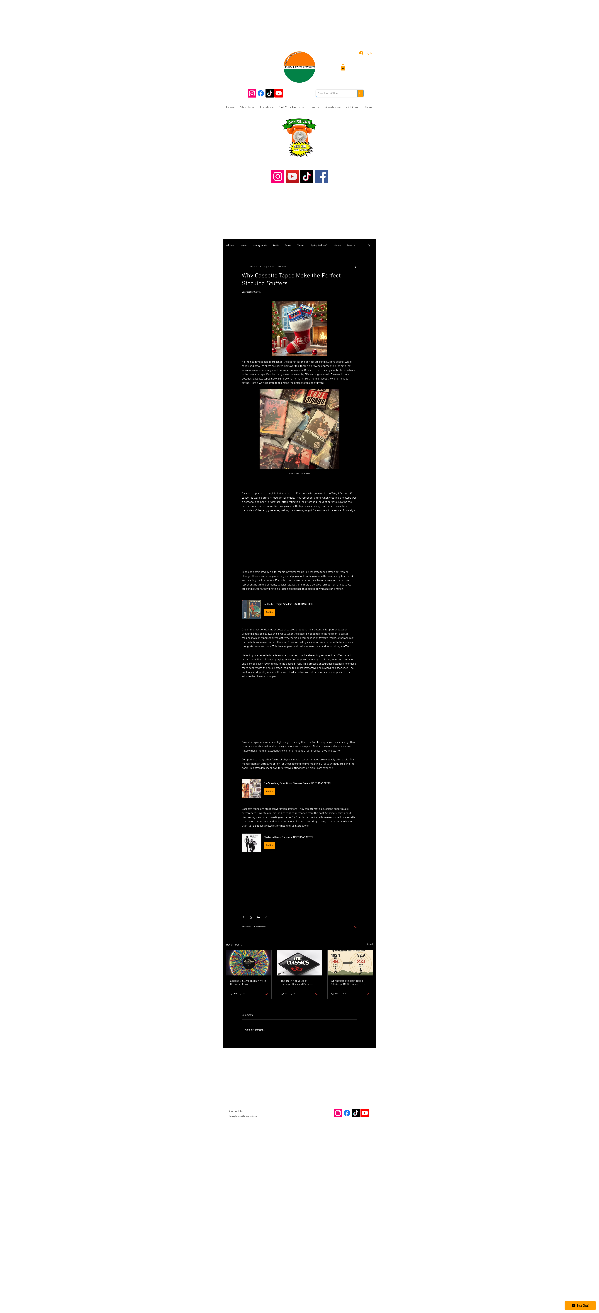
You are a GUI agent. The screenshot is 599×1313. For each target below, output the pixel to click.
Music (243, 245)
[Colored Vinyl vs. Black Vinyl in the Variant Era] (248, 962)
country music (260, 245)
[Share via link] (266, 917)
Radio (276, 245)
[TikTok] (269, 93)
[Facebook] (261, 93)
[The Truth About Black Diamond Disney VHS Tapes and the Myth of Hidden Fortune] (299, 962)
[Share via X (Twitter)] (250, 917)
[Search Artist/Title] (360, 93)
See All (369, 944)
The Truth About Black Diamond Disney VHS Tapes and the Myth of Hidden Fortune (297, 982)
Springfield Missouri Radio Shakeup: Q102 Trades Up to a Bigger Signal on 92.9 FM (349, 982)
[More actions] (355, 267)
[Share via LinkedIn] (258, 917)
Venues (300, 245)
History (337, 245)
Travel (288, 245)
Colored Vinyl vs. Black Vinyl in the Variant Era (248, 982)
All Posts (230, 245)
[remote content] (299, 543)
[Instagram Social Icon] (252, 93)
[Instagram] (277, 176)
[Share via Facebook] (243, 917)
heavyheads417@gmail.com (243, 1116)
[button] (343, 67)
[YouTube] (292, 176)
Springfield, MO (319, 245)
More (349, 245)
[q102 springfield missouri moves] (350, 962)
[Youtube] (278, 93)
